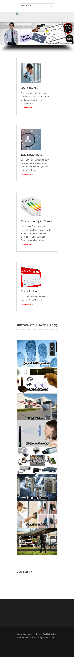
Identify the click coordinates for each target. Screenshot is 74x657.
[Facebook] (22, 15)
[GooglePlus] (38, 15)
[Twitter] (18, 15)
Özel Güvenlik (29, 88)
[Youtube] (26, 15)
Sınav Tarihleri (29, 291)
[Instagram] (34, 15)
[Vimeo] (30, 15)
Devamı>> (26, 304)
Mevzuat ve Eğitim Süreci (36, 221)
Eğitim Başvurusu (31, 154)
